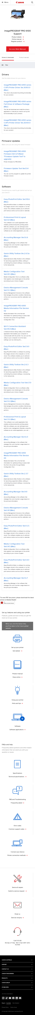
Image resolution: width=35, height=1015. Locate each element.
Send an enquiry (16, 918)
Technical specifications (16, 777)
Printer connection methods (16, 855)
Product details (16, 37)
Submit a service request (16, 891)
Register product (16, 41)
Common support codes (16, 829)
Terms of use (13, 1007)
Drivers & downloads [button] (8, 57)
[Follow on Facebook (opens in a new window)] (13, 998)
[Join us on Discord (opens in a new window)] (20, 998)
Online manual (16, 39)
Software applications (17, 730)
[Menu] (32, 2)
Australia (8, 1003)
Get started (16, 651)
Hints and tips (16, 703)
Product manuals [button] (24, 57)
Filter (6, 65)
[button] (33, 65)
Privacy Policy (5, 1007)
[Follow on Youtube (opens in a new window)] (9, 998)
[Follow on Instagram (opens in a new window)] (3, 998)
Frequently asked (16, 803)
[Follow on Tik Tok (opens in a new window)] (6, 998)
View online (16, 677)
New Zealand (16, 1003)
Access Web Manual (17, 49)
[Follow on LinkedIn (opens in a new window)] (16, 998)
